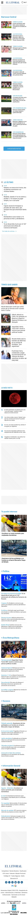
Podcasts (12, 873)
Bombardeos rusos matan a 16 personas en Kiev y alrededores (14, 216)
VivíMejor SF (7, 876)
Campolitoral (5, 871)
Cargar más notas (14, 148)
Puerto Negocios (15, 876)
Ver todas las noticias (8, 231)
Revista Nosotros (14, 871)
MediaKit (14, 897)
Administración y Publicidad (13, 892)
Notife (22, 876)
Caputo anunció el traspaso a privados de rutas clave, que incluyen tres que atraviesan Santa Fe (15, 207)
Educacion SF (14, 878)
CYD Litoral (6, 873)
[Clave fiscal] (14, 909)
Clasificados (23, 871)
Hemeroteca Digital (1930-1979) (9, 890)
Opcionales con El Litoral (18, 895)
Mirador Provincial (20, 873)
